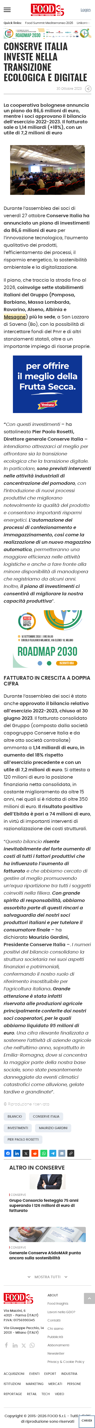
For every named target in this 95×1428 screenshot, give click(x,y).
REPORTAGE (13, 1394)
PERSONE (74, 1384)
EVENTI (34, 1373)
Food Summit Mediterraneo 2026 (49, 23)
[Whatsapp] (32, 1345)
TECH (46, 1394)
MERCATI (55, 1384)
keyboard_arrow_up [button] (89, 1298)
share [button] (88, 88)
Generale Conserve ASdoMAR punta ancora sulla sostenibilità (45, 1255)
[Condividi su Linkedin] (16, 1153)
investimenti (18, 1128)
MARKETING (35, 1384)
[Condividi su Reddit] (34, 1153)
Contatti (54, 1320)
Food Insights (58, 1303)
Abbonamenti (58, 1345)
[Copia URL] (70, 1153)
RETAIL (32, 1394)
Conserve (18, 1195)
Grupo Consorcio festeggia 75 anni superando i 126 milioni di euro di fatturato (43, 1205)
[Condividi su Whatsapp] (43, 1153)
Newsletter (56, 1353)
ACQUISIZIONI (14, 1373)
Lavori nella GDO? (61, 1312)
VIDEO (59, 1394)
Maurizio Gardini (53, 1128)
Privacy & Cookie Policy (66, 1361)
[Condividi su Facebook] (7, 1153)
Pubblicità (55, 1337)
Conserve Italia (46, 1116)
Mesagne (15, 317)
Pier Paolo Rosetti (23, 1139)
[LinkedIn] (15, 1345)
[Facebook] (7, 1345)
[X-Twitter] (24, 1345)
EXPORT (50, 1373)
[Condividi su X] (25, 1153)
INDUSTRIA (69, 1373)
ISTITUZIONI (12, 1384)
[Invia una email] (61, 1153)
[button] (7, 9)
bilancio (15, 1116)
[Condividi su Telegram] (52, 1153)
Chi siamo (55, 1328)
